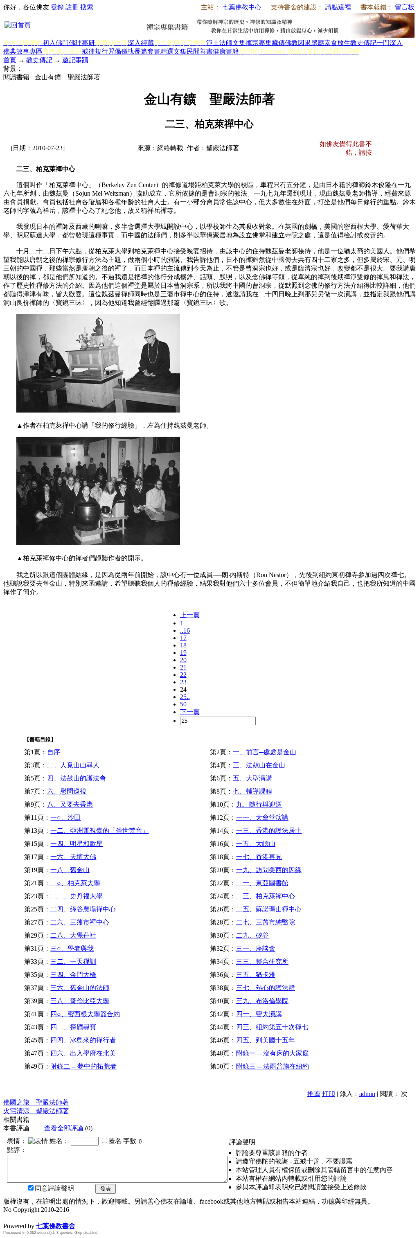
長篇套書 (147, 51)
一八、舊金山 (70, 869)
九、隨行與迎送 (259, 804)
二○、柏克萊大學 (75, 882)
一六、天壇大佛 (73, 856)
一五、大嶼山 (255, 843)
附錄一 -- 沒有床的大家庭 (272, 1053)
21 (183, 667)
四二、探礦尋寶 (73, 1027)
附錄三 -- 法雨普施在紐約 (272, 1066)
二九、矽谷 (252, 935)
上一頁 (190, 614)
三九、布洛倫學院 (262, 1000)
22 (183, 674)
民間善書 (200, 51)
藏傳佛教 (285, 42)
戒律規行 (95, 51)
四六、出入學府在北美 (83, 1053)
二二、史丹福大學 (76, 896)
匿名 (115, 1140)
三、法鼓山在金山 (259, 765)
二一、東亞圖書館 (262, 882)
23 (183, 682)
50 (183, 704)
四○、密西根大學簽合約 (85, 1013)
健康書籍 (226, 51)
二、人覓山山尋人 (73, 765)
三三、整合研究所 (262, 961)
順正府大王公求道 (44, 1217)
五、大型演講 (252, 778)
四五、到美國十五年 (265, 1040)
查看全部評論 (63, 1128)
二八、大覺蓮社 (73, 935)
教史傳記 (363, 42)
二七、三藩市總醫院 (265, 922)
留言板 (404, 7)
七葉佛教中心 (241, 7)
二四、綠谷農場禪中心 (83, 909)
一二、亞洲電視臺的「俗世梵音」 (99, 830)
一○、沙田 (65, 817)
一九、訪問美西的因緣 (269, 869)
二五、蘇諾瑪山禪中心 (269, 909)
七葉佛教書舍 (55, 1225)
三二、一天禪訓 (73, 961)
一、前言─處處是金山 (264, 752)
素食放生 (337, 42)
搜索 (86, 7)
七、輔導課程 (252, 791)
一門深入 (389, 42)
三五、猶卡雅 (255, 974)
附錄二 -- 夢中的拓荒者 (83, 1066)
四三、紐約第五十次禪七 (272, 1027)
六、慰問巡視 (66, 791)
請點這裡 (338, 7)
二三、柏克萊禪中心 (265, 896)
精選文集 (173, 51)
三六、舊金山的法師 (79, 987)
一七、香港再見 (259, 856)
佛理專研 (82, 42)
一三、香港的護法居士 (269, 830)
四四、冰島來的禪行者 (83, 1040)
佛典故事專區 (23, 51)
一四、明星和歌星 (76, 843)
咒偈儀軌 (121, 51)
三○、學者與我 (72, 948)
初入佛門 (56, 42)
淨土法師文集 (226, 42)
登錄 (57, 7)
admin (367, 1093)
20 (183, 659)
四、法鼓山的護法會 (76, 778)
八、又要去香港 (70, 804)
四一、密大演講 (259, 1013)
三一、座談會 (255, 948)
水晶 (9, 1217)
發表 (105, 1189)
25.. (185, 696)
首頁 (9, 59)
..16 (185, 630)
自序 (53, 752)
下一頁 (190, 711)
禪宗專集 (259, 42)
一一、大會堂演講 (262, 817)
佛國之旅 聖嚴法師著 (36, 1102)
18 (183, 645)
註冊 (72, 7)
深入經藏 (141, 42)
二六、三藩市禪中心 (79, 922)
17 (183, 637)
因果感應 (311, 42)
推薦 (313, 1093)
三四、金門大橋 (73, 974)
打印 (328, 1093)
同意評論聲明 (54, 1188)
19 (183, 652)
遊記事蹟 (75, 59)
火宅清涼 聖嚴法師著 (36, 1110)
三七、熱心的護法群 (265, 987)
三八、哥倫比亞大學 (79, 1000)
